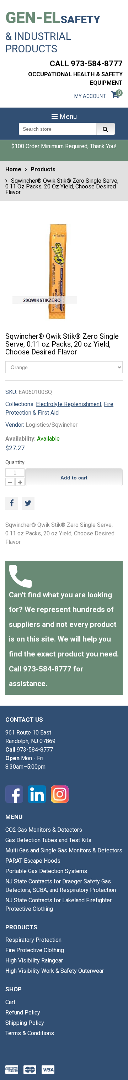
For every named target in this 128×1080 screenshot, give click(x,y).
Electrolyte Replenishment (68, 404)
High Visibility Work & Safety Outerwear (54, 970)
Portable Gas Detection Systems (46, 871)
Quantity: (15, 462)
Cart (10, 1002)
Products (43, 169)
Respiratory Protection (33, 939)
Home (13, 169)
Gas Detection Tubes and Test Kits (48, 840)
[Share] (11, 503)
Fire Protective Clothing (34, 950)
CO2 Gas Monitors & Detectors (43, 829)
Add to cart (73, 478)
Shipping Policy (24, 1022)
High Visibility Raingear (34, 960)
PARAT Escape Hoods (32, 860)
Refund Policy (22, 1012)
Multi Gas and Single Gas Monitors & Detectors (63, 850)
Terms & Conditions (29, 1033)
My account (90, 96)
